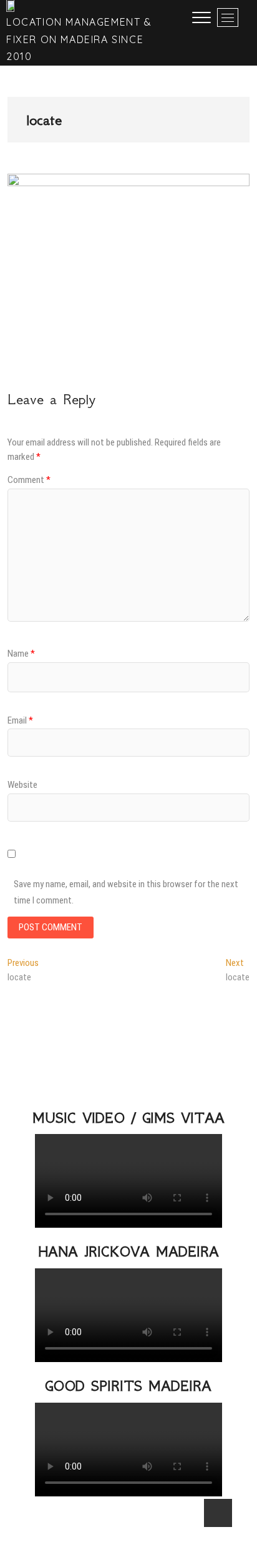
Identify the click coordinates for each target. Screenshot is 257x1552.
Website (22, 784)
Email (20, 720)
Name (21, 653)
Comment (29, 479)
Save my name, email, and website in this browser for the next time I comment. (126, 892)
